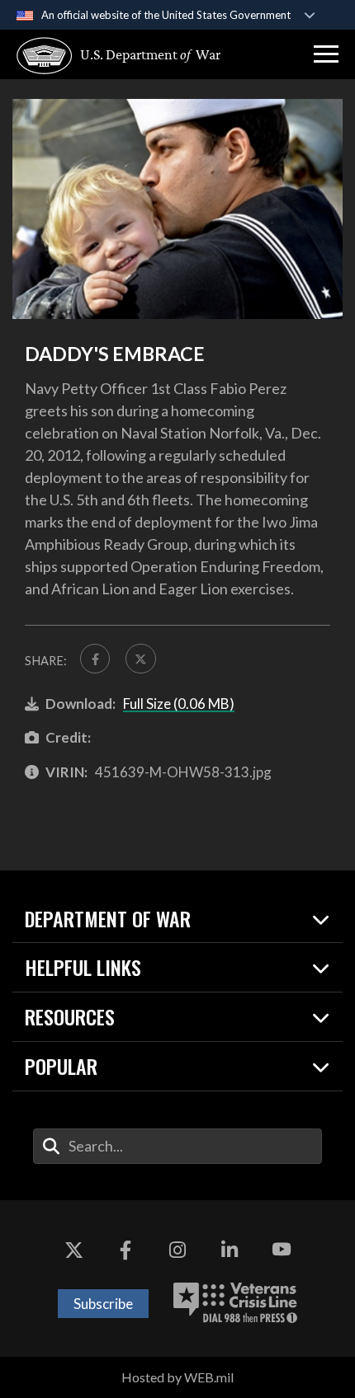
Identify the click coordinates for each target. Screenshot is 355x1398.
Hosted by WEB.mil (177, 1377)
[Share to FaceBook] (95, 658)
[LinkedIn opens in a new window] (229, 1249)
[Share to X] (140, 658)
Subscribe (103, 1303)
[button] (326, 54)
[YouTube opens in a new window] (281, 1249)
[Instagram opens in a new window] (177, 1249)
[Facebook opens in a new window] (125, 1249)
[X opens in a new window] (73, 1249)
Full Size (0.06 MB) (178, 703)
